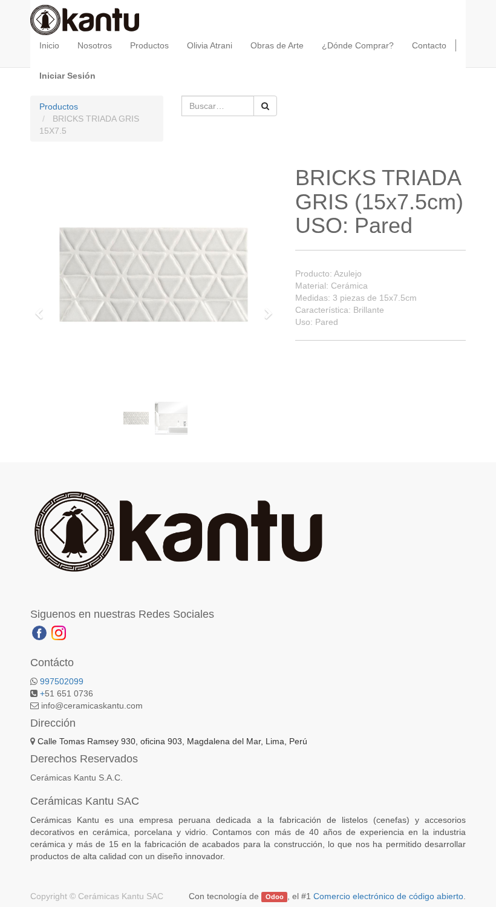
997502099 (61, 681)
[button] (42, 308)
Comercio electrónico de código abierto (388, 896)
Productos (58, 106)
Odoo (275, 896)
